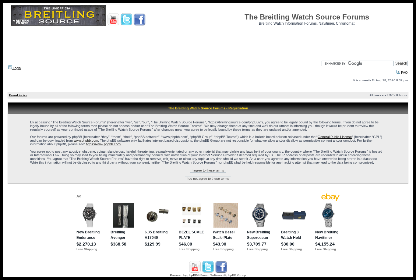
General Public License (335, 137)
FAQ (404, 72)
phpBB (192, 275)
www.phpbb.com (86, 140)
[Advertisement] (208, 41)
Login (16, 68)
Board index (18, 95)
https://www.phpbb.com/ (103, 144)
